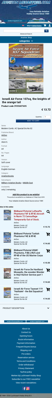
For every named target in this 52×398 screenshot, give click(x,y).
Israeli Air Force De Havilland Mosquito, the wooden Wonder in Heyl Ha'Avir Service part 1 (29, 272)
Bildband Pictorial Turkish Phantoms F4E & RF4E (26, 235)
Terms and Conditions (26, 361)
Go (46, 30)
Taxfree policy (26, 372)
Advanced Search (26, 34)
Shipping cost (26, 350)
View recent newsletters (26, 383)
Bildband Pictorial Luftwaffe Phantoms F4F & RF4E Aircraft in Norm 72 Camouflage (29, 214)
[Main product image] (26, 93)
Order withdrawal (26, 365)
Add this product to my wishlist (26, 194)
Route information (26, 339)
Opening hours (26, 336)
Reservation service (26, 357)
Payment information (26, 343)
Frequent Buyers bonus (26, 347)
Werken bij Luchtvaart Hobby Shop (26, 375)
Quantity (38, 117)
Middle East (28, 183)
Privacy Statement (26, 368)
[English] (23, 25)
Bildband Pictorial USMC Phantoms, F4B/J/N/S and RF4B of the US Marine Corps (28, 253)
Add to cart (33, 121)
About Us (26, 329)
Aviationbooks (7, 176)
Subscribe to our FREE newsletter (26, 379)
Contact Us (26, 332)
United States (37, 26)
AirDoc (4, 135)
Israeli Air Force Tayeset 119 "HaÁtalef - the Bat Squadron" (28, 290)
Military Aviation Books (11, 183)
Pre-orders (26, 354)
